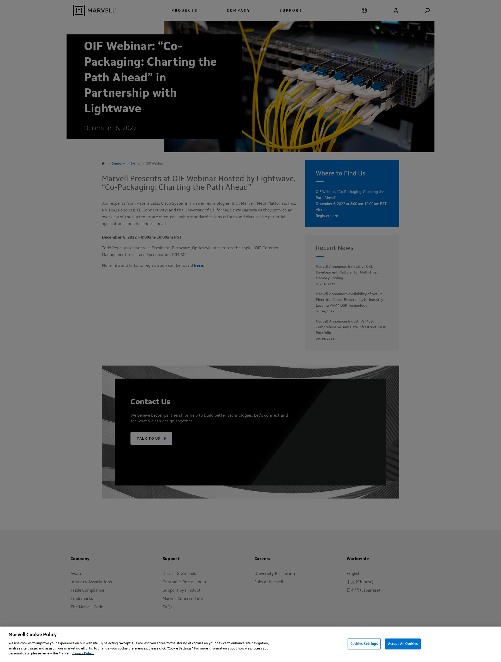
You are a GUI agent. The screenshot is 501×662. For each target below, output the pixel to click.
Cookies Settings (364, 643)
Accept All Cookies (403, 643)
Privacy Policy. (82, 653)
